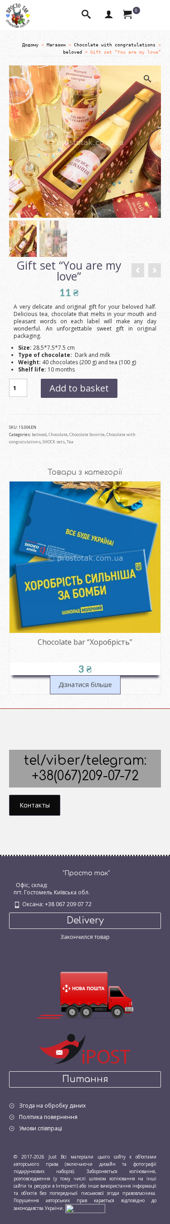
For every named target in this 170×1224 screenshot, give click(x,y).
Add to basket (79, 388)
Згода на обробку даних (52, 1105)
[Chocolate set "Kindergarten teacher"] (154, 270)
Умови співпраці (40, 1128)
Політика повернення (48, 1117)
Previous (17, 588)
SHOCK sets (54, 442)
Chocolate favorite (87, 434)
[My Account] (108, 15)
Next (153, 588)
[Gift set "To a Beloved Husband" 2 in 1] (137, 270)
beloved (39, 434)
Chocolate (58, 434)
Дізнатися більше (85, 684)
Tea (70, 442)
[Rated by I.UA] (85, 1208)
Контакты (34, 805)
